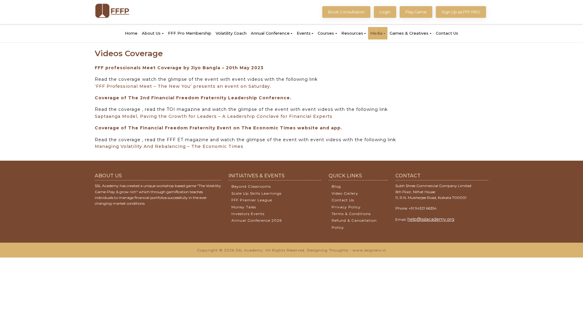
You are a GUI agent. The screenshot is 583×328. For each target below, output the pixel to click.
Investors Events (247, 213)
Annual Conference (270, 33)
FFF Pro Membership (189, 33)
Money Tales (243, 207)
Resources (352, 33)
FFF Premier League (251, 200)
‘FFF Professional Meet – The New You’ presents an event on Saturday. (183, 86)
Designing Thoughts (327, 250)
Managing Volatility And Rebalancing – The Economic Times (169, 146)
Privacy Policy (346, 207)
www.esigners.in (369, 250)
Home (131, 33)
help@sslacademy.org (430, 219)
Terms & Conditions (351, 213)
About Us (151, 33)
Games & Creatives (409, 33)
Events (304, 33)
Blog (336, 186)
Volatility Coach (231, 33)
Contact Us (447, 33)
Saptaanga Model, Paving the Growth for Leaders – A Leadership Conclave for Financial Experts (213, 116)
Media (376, 33)
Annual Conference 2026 (256, 220)
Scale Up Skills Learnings (256, 193)
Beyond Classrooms (251, 186)
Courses (326, 33)
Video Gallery (345, 193)
